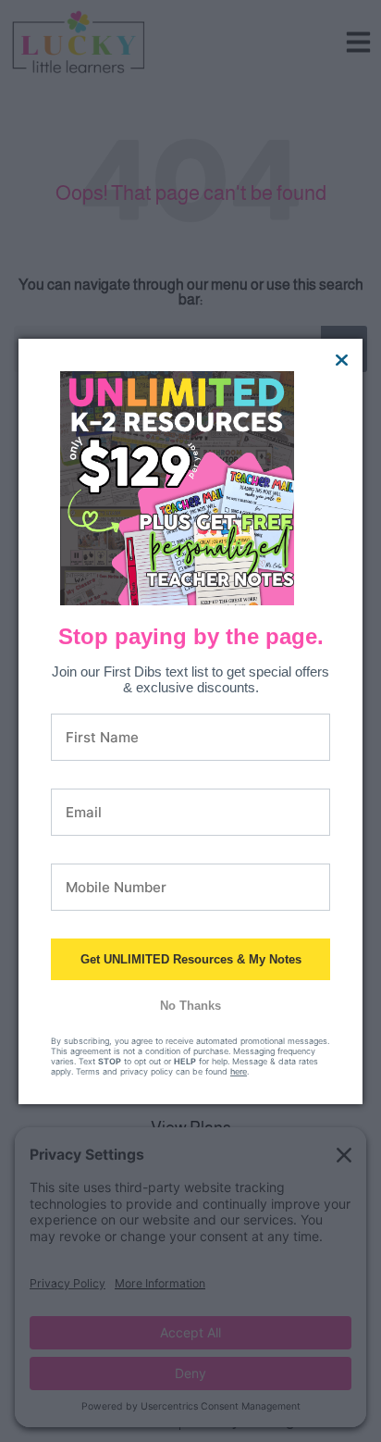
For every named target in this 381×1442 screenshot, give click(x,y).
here (238, 1071)
